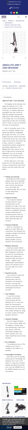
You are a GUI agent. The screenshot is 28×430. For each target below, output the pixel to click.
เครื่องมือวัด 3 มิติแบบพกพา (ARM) (14, 88)
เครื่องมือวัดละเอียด (13, 86)
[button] (18, 17)
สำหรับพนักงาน (12, 2)
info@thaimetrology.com (14, 4)
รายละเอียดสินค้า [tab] (7, 97)
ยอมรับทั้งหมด (17, 427)
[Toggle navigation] (26, 17)
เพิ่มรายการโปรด (7, 82)
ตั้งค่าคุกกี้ (9, 427)
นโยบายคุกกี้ (12, 424)
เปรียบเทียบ (18, 82)
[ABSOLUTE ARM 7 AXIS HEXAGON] (14, 42)
